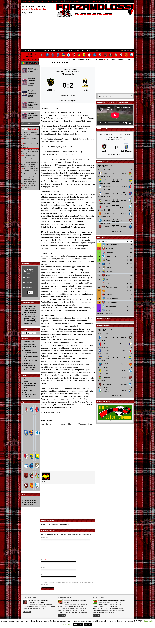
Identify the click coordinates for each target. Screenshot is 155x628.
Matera (108, 268)
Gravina (109, 271)
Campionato (27, 50)
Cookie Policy (78, 1)
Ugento (109, 291)
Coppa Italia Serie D (31, 352)
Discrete (29, 282)
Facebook (125, 50)
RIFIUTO (88, 624)
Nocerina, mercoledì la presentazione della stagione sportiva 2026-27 (28, 175)
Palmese (109, 260)
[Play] (100, 123)
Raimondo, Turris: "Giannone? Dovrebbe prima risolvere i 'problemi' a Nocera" (29, 181)
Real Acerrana (111, 287)
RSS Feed (122, 50)
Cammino (46, 50)
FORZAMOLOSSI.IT (34, 6)
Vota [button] (30, 292)
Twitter (131, 50)
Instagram (128, 50)
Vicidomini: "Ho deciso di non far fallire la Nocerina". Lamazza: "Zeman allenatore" (29, 164)
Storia (83, 50)
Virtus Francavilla (112, 245)
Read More (26, 611)
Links (87, 1)
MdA (50, 62)
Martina (109, 264)
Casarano (109, 252)
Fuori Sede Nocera (43, 1)
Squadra (70, 50)
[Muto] (126, 123)
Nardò (108, 275)
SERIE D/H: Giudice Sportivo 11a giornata (111, 600)
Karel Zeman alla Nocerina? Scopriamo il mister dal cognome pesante (30, 170)
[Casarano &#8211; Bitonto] (68, 424)
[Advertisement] (77, 33)
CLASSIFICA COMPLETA (105, 314)
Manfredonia (111, 306)
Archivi (95, 51)
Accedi (26, 498)
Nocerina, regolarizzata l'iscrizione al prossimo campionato (28, 187)
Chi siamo (31, 1)
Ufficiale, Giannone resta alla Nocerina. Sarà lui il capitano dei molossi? (30, 134)
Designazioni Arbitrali (31, 357)
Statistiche (53, 51)
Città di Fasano (112, 298)
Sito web (44, 575)
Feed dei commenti (30, 502)
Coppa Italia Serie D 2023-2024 (100, 1)
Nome (43, 560)
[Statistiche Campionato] (30, 64)
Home (24, 1)
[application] (115, 115)
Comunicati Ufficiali (30, 346)
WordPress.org (28, 505)
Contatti (68, 1)
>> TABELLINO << (115, 155)
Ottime (28, 278)
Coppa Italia (36, 50)
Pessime (29, 287)
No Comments (48, 604)
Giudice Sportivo (29, 361)
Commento (44, 538)
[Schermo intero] (130, 123)
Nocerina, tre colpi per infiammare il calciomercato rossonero (28, 140)
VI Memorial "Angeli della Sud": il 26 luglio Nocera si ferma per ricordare (30, 145)
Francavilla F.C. (112, 295)
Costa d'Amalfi (111, 302)
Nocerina (109, 248)
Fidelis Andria (111, 256)
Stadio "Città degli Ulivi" (69, 101)
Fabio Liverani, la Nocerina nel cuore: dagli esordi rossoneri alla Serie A (30, 151)
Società (63, 50)
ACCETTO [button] (77, 624)
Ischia (108, 279)
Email (43, 567)
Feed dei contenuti (30, 500)
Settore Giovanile (29, 367)
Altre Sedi (27, 342)
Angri (108, 283)
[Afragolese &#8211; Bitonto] (87, 424)
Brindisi (109, 310)
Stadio (77, 50)
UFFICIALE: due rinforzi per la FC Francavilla (75, 59)
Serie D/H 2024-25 (63, 72)
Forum (89, 50)
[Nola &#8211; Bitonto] (50, 424)
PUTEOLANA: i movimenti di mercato (110, 59)
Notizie (26, 363)
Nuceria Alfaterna (57, 1)
